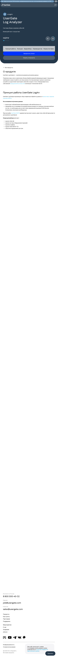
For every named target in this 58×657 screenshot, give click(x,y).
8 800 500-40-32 (11, 596)
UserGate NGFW (15, 113)
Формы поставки (49, 49)
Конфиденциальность (8, 644)
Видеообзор (27, 49)
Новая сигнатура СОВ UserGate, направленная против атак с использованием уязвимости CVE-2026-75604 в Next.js (28, 1)
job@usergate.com (12, 602)
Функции (20, 49)
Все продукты (9, 67)
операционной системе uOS (17, 83)
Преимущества (37, 49)
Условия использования (9, 647)
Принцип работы (10, 49)
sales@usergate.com (13, 609)
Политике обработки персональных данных (37, 650)
